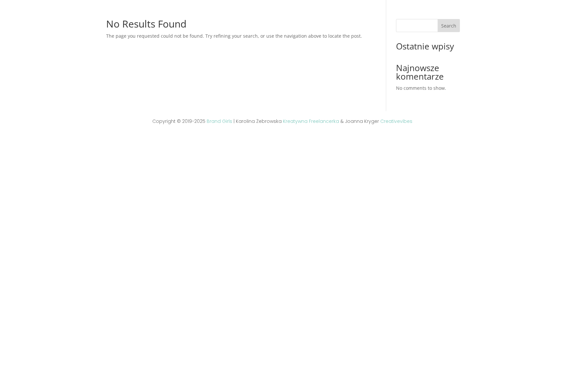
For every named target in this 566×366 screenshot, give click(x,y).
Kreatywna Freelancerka (311, 121)
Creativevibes (396, 121)
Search (448, 26)
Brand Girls (219, 121)
